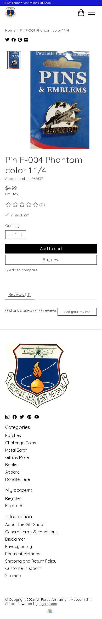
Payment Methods (22, 553)
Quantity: (12, 225)
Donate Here (17, 479)
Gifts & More (17, 457)
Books (11, 464)
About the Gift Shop (24, 524)
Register (13, 498)
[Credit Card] (50, 611)
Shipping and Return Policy (30, 561)
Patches (13, 435)
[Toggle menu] (91, 13)
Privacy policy (18, 546)
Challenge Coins (20, 442)
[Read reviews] (22, 205)
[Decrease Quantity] (10, 234)
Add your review (77, 312)
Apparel (12, 472)
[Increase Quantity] (21, 234)
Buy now (51, 259)
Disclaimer (15, 539)
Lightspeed (48, 604)
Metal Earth (16, 450)
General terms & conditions (31, 531)
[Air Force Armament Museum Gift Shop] (10, 12)
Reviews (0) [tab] (19, 294)
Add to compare (23, 270)
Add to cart (51, 248)
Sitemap (13, 575)
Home (10, 30)
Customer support (23, 568)
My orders (15, 505)
